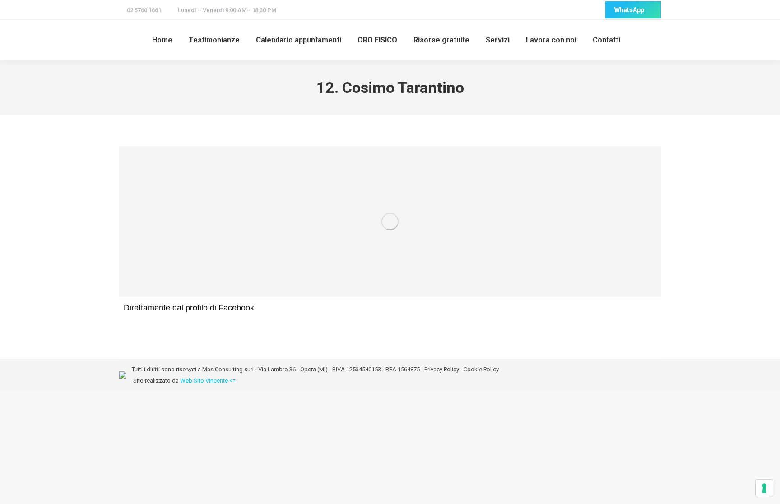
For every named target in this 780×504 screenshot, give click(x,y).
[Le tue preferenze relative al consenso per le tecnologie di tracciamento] (764, 488)
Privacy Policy (441, 369)
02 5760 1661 (144, 10)
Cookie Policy (481, 369)
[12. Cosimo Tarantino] (390, 221)
